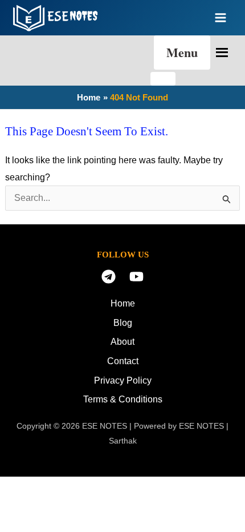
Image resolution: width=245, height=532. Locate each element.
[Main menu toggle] (220, 18)
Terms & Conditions (122, 399)
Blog (122, 323)
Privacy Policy (123, 380)
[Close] (162, 79)
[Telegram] (108, 276)
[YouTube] (136, 276)
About (122, 341)
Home (123, 303)
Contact (122, 361)
